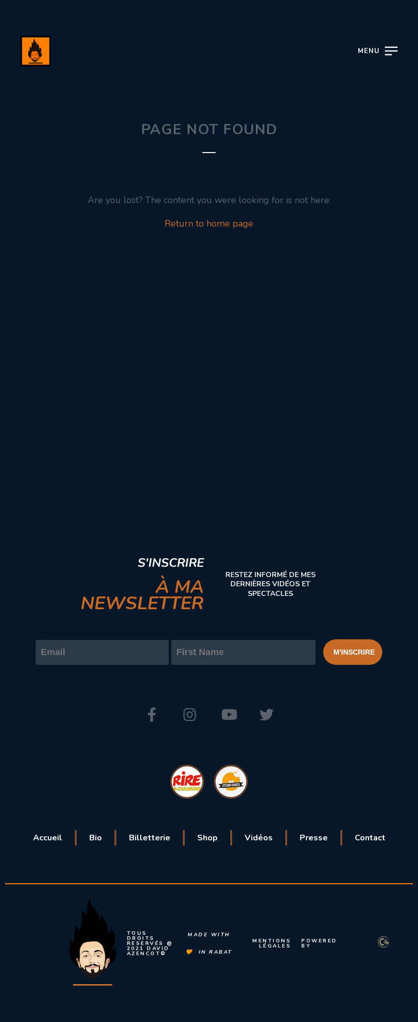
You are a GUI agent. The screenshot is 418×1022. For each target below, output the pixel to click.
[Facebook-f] (152, 715)
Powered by (319, 943)
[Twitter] (266, 715)
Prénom (187, 631)
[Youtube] (228, 715)
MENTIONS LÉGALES (271, 943)
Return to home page (209, 223)
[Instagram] (190, 715)
